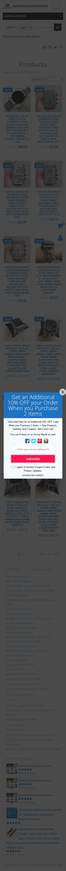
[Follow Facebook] (27, 441)
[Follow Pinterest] (40, 441)
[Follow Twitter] (33, 441)
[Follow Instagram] (46, 441)
